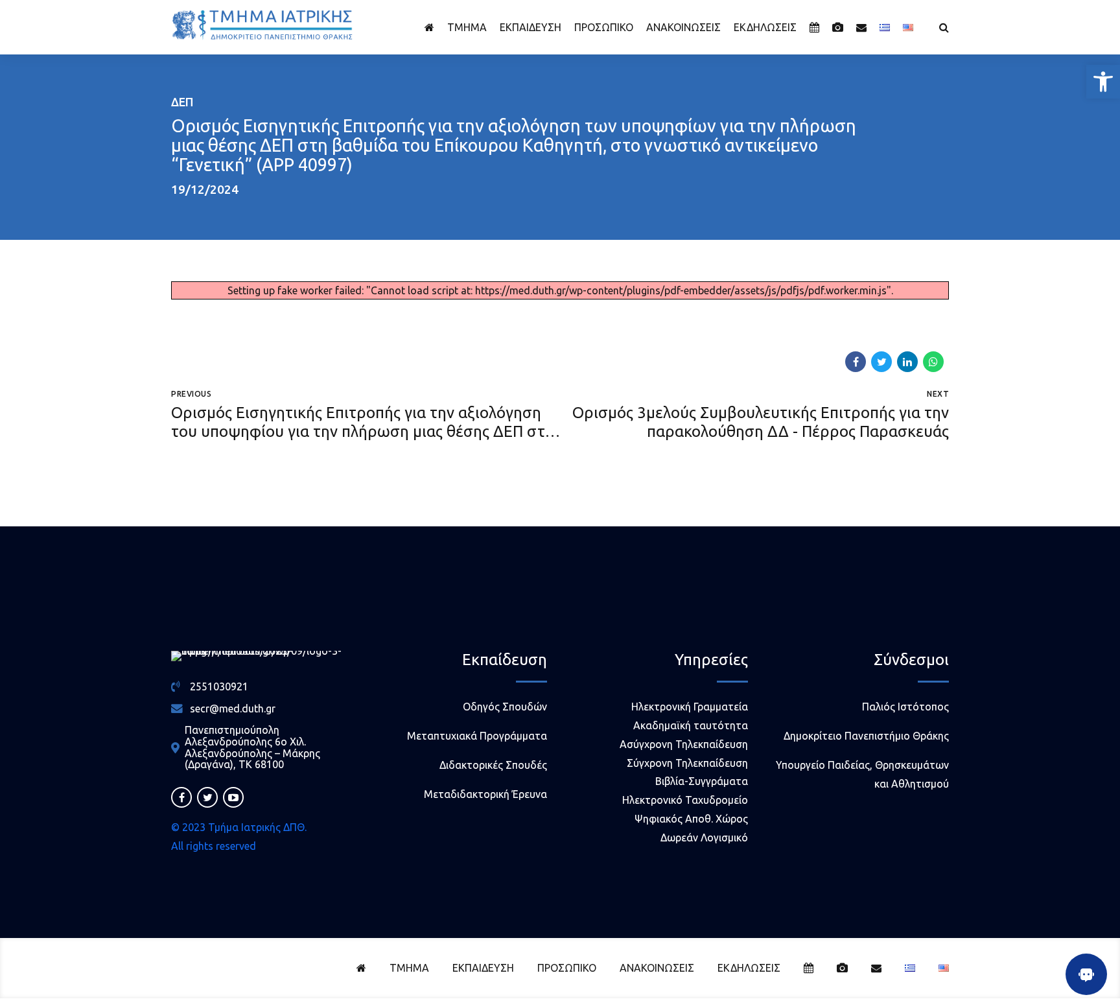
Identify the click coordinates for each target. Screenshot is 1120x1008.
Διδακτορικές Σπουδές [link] (493, 765)
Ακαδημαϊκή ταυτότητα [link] (690, 725)
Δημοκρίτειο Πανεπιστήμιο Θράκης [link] (866, 736)
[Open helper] (1086, 974)
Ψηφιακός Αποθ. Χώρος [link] (691, 819)
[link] (1103, 82)
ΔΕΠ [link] (182, 101)
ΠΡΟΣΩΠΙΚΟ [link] (603, 27)
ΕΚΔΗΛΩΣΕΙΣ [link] (765, 27)
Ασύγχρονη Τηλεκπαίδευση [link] (684, 744)
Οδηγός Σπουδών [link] (505, 706)
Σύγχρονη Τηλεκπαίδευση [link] (687, 763)
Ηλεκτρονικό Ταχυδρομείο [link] (685, 800)
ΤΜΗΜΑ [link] (467, 27)
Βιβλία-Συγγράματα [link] (701, 781)
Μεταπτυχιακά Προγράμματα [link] (477, 736)
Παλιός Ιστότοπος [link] (905, 706)
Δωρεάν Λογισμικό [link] (704, 837)
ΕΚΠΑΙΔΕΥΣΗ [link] (530, 27)
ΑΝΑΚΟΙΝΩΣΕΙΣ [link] (683, 27)
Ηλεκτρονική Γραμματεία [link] (689, 706)
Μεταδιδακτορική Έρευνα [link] (485, 794)
